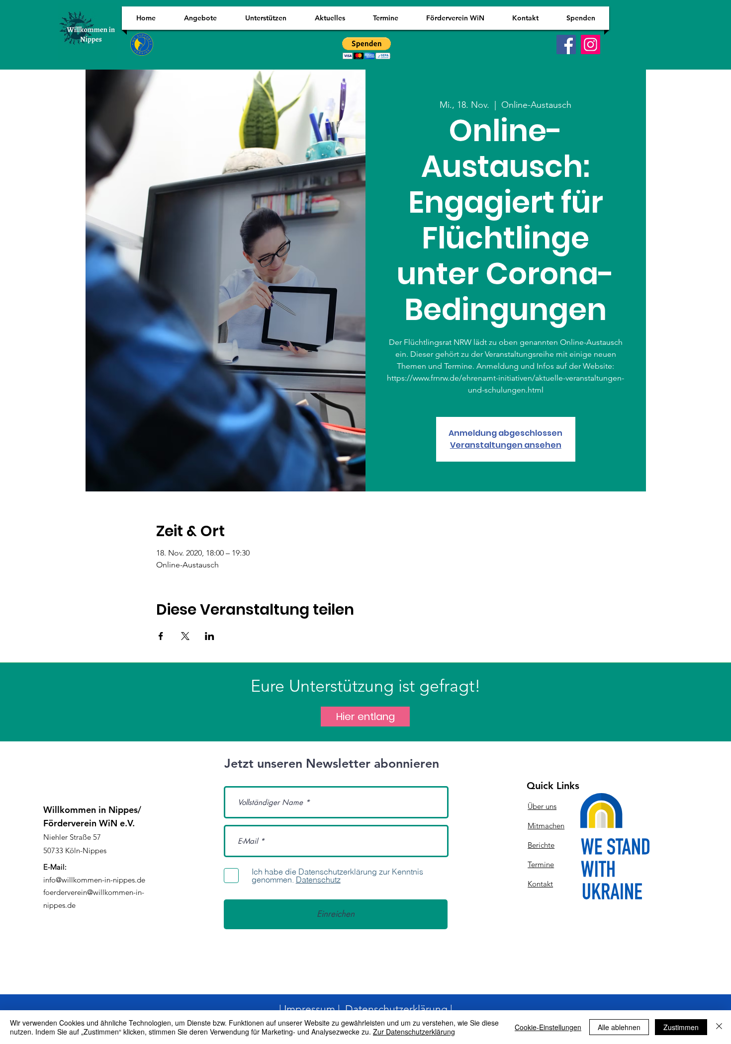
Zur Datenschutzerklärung (414, 1032)
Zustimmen (681, 1027)
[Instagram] (590, 44)
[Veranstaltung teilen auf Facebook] (161, 636)
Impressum (309, 1009)
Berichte (541, 845)
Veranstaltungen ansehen (505, 445)
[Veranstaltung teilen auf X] (185, 636)
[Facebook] (566, 44)
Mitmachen (546, 825)
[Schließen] (719, 1027)
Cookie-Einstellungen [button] (548, 1027)
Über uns (542, 806)
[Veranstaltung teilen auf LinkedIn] (209, 636)
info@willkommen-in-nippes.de (94, 879)
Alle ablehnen (619, 1027)
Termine (541, 864)
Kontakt (540, 883)
